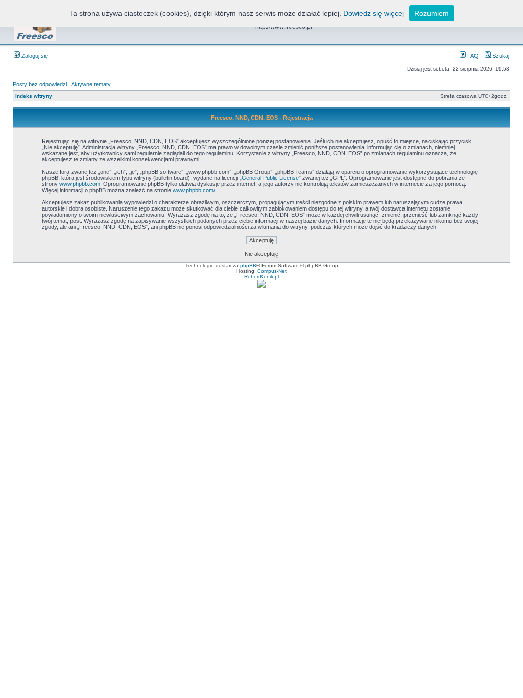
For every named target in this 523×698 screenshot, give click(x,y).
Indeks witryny (33, 96)
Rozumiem (431, 13)
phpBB (248, 265)
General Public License (270, 178)
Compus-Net (272, 271)
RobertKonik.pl (261, 277)
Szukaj (500, 56)
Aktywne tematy (91, 84)
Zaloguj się (34, 56)
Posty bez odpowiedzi (40, 84)
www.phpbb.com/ (194, 190)
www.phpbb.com (79, 184)
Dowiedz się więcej (373, 13)
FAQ (472, 56)
